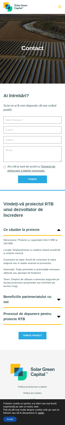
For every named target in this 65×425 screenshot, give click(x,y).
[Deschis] (60, 7)
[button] (32, 229)
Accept (10, 419)
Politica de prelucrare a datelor (32, 387)
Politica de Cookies (32, 393)
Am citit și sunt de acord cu (31, 168)
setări (41, 412)
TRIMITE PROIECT (32, 335)
